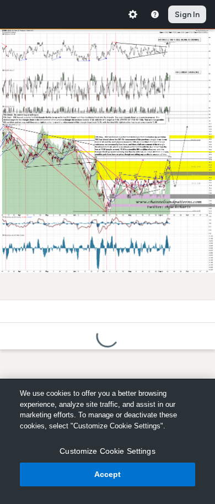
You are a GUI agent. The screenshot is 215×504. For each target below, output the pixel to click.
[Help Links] (155, 14)
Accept (107, 474)
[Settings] (133, 14)
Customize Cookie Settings (107, 451)
